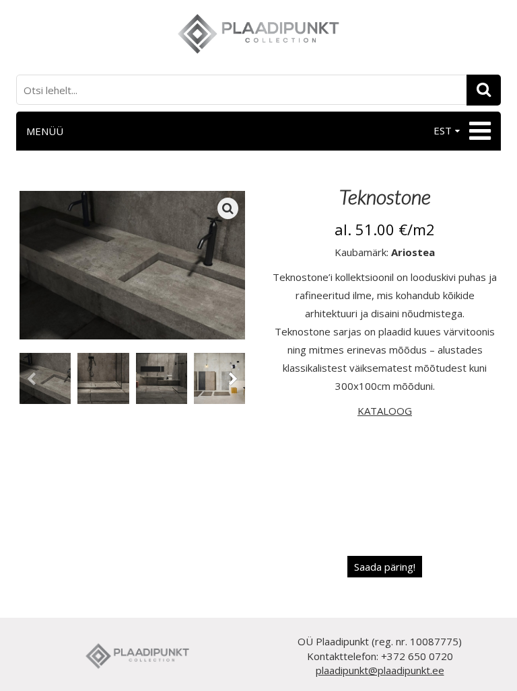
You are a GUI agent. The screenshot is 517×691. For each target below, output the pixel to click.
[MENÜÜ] (478, 131)
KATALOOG (384, 410)
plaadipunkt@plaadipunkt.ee (380, 670)
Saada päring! (384, 566)
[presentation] (31, 381)
